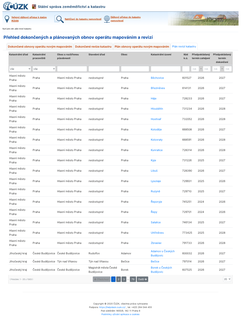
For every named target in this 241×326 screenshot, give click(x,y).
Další (141, 279)
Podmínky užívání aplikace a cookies (120, 314)
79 (132, 279)
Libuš (154, 170)
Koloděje (156, 129)
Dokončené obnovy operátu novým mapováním (40, 46)
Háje (153, 98)
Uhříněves (157, 232)
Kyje (153, 160)
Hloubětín (157, 108)
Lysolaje (156, 181)
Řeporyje (156, 201)
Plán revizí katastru (184, 46)
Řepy (154, 212)
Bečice (155, 261)
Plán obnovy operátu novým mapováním (142, 46)
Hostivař (156, 119)
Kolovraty (156, 139)
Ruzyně (155, 191)
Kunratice (157, 150)
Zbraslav (156, 243)
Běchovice (157, 77)
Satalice (156, 222)
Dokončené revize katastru (93, 46)
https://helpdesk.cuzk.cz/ (112, 307)
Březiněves (158, 88)
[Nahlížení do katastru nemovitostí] (77, 22)
